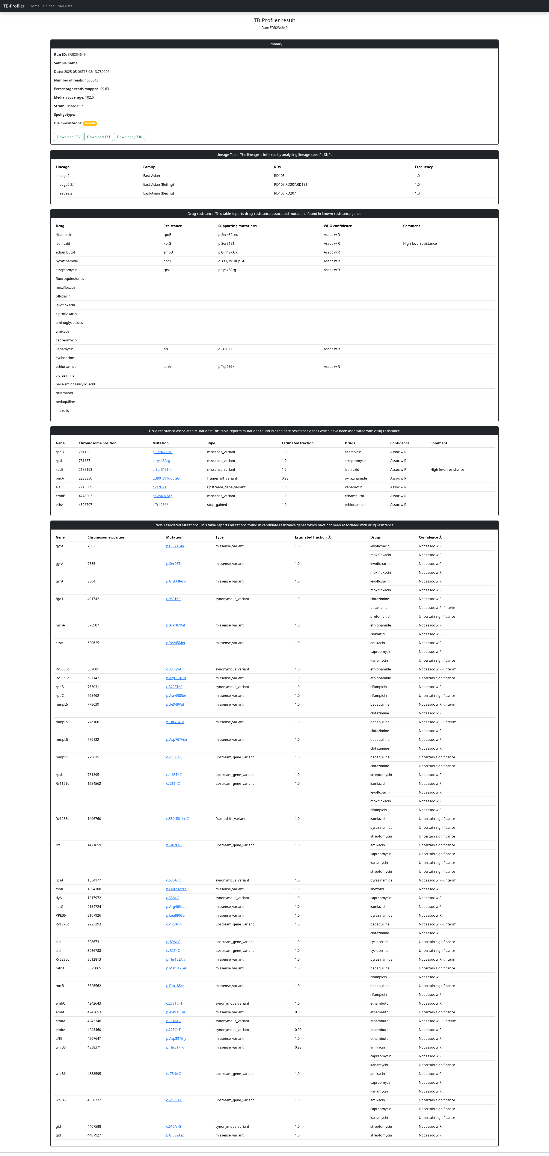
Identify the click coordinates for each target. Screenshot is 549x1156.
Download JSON (130, 136)
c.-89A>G (173, 941)
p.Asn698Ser (176, 695)
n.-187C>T (174, 845)
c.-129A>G (174, 924)
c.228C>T (173, 1029)
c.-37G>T (159, 487)
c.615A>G (173, 1126)
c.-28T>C (173, 783)
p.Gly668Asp (176, 581)
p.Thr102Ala (175, 959)
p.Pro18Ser (175, 985)
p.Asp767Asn (176, 739)
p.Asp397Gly (176, 1038)
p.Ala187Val (175, 625)
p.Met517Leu (176, 968)
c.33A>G (172, 897)
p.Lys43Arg (161, 460)
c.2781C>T (174, 1003)
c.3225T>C (174, 686)
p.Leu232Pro (176, 889)
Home (34, 6)
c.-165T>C (174, 774)
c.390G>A (173, 669)
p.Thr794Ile (175, 722)
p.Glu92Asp (175, 1135)
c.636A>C (173, 880)
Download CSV (69, 136)
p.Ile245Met (175, 642)
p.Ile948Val (175, 704)
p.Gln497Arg (162, 495)
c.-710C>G (174, 757)
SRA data (65, 6)
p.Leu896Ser (176, 915)
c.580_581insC (177, 818)
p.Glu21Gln (175, 546)
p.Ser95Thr (175, 563)
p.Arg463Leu (176, 906)
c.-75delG (173, 1073)
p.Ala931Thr (176, 1012)
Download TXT (98, 136)
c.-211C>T (174, 1100)
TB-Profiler (13, 6)
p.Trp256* (160, 504)
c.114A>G (173, 1021)
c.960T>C (173, 598)
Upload (49, 6)
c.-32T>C (173, 950)
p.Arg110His (176, 678)
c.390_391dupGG (166, 478)
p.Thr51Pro (175, 1047)
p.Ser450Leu (162, 452)
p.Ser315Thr (162, 469)
